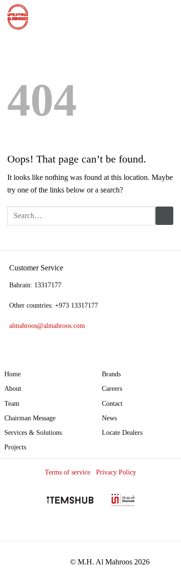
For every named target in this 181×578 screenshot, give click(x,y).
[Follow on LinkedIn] (148, 531)
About (12, 388)
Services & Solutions (33, 432)
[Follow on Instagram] (132, 531)
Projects (15, 447)
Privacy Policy (116, 472)
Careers (112, 388)
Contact (112, 403)
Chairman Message (30, 418)
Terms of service (67, 472)
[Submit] (164, 215)
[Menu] (168, 17)
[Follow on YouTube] (165, 531)
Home (12, 374)
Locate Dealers (122, 432)
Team (11, 403)
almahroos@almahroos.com (47, 325)
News (109, 418)
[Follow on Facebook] (115, 531)
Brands (111, 374)
